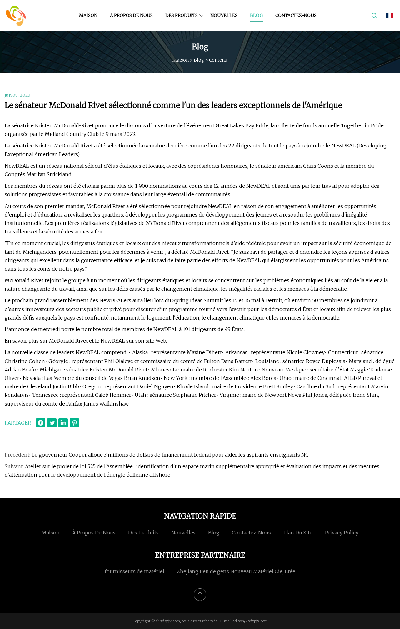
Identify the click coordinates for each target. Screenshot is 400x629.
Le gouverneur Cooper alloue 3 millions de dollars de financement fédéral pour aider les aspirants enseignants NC (170, 455)
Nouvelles (224, 15)
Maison (88, 15)
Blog (256, 15)
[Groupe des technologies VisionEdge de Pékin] (16, 15)
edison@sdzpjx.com (250, 621)
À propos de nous (131, 15)
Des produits (181, 15)
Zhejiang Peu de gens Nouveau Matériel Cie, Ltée (236, 571)
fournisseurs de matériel (134, 571)
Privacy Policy (341, 532)
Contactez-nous (296, 15)
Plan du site (297, 532)
